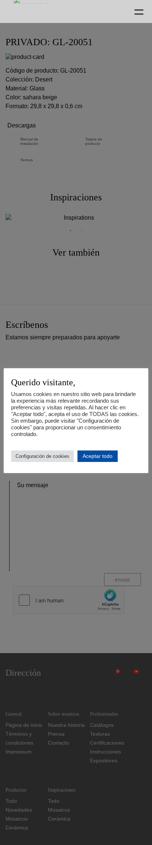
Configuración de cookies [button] (42, 456)
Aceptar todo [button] (98, 456)
